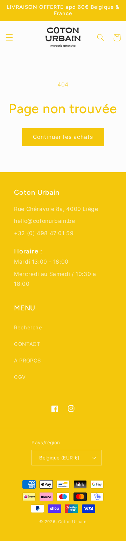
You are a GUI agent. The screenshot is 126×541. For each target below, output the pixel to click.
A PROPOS (27, 361)
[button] (9, 38)
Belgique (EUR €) (59, 458)
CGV (20, 377)
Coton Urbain (72, 521)
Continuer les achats (63, 137)
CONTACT (27, 344)
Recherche (28, 327)
